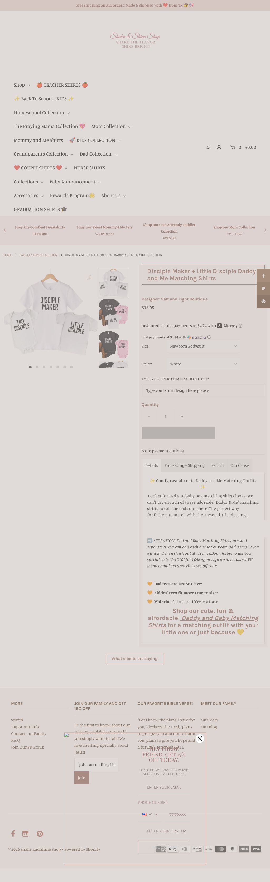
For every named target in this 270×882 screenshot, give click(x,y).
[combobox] (150, 814)
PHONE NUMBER (153, 802)
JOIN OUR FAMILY (164, 847)
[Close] (200, 738)
